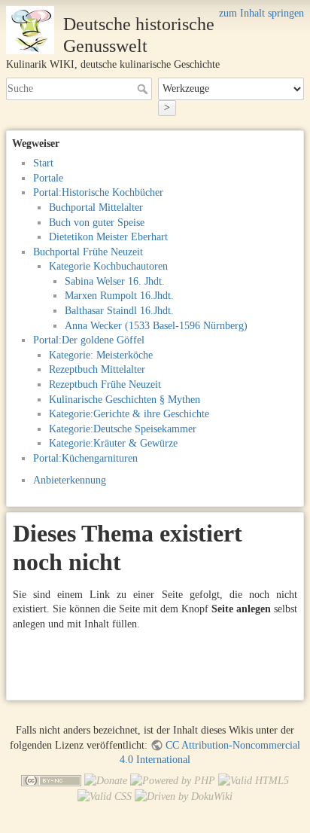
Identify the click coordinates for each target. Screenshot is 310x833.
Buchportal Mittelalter (96, 207)
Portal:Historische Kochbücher (98, 192)
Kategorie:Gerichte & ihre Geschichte (129, 414)
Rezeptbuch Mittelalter (97, 369)
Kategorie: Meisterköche (101, 355)
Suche (144, 89)
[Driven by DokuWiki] (183, 795)
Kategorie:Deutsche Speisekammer (122, 429)
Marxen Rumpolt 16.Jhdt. (119, 295)
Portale (48, 178)
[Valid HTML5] (253, 780)
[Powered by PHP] (172, 780)
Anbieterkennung (69, 480)
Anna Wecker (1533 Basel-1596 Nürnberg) (156, 325)
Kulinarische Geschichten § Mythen (124, 399)
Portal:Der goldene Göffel (88, 340)
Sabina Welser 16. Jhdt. (115, 281)
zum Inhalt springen (261, 13)
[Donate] (105, 780)
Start (43, 163)
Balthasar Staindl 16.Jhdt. (119, 310)
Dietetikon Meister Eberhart (108, 237)
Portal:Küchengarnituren (85, 458)
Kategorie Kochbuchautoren (108, 266)
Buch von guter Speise (96, 222)
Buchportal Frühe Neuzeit (88, 252)
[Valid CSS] (105, 795)
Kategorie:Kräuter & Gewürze (113, 443)
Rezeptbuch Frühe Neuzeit (105, 384)
